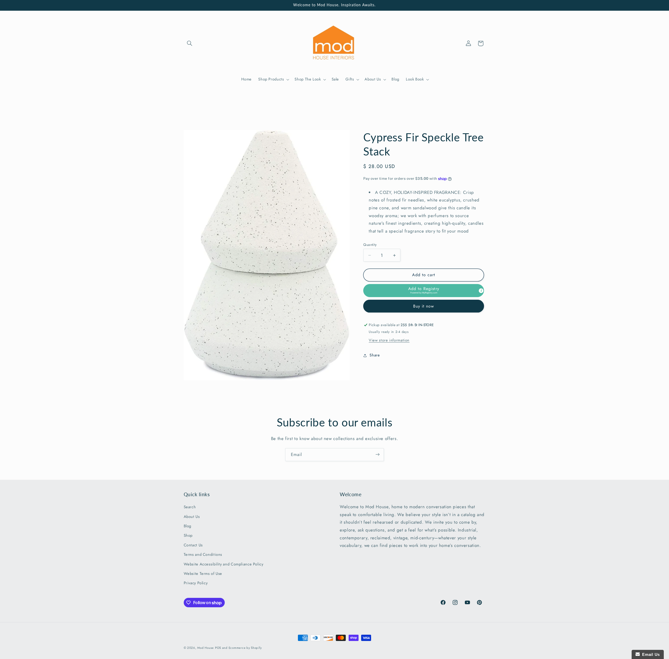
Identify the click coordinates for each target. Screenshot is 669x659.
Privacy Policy (196, 583)
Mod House (205, 648)
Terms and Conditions (203, 555)
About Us (192, 516)
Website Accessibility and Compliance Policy (223, 564)
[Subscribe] (378, 454)
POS (218, 648)
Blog (188, 526)
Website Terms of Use (203, 573)
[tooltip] (481, 290)
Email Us (650, 654)
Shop (188, 536)
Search (190, 507)
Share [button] (375, 355)
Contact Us (193, 545)
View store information (389, 340)
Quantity (370, 244)
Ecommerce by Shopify (245, 648)
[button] (190, 43)
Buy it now (423, 306)
